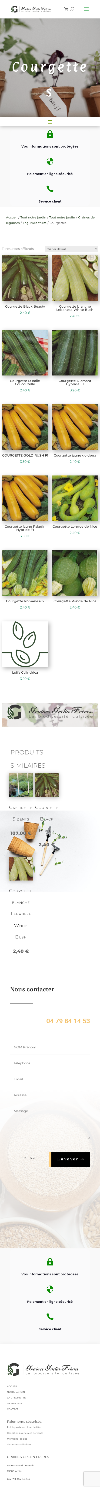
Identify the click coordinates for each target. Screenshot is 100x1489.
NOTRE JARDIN (16, 1391)
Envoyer (68, 1159)
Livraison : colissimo (19, 1444)
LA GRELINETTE (16, 1397)
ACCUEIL (12, 1386)
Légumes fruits (35, 223)
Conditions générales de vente (25, 1433)
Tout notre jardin (33, 217)
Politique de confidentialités (23, 1427)
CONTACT (12, 1409)
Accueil (11, 217)
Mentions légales (17, 1438)
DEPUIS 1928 (14, 1403)
